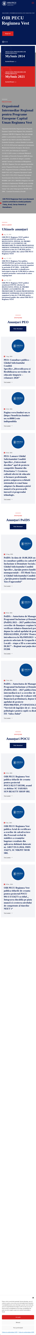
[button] (33, 1298)
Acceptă (18, 1317)
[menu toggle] (33, 3)
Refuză (18, 1322)
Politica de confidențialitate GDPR (10, 1332)
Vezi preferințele (18, 1327)
